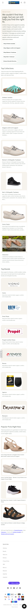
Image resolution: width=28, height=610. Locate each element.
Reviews (5, 557)
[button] (2, 2)
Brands (4, 551)
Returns (5, 567)
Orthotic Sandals (17, 532)
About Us (5, 554)
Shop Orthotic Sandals (9, 43)
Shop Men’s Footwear (9, 56)
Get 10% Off (1, 354)
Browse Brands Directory (10, 61)
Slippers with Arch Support (7, 534)
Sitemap (5, 548)
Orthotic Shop (9, 604)
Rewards (5, 570)
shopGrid (5, 577)
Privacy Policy (6, 561)
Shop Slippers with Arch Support (12, 48)
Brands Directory (18, 530)
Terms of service (15, 606)
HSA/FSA (5, 574)
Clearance (3, 532)
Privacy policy (15, 604)
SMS (4, 564)
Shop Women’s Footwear (10, 52)
